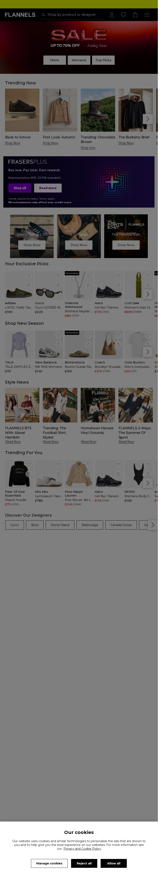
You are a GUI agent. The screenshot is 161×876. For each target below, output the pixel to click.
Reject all (84, 863)
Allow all (113, 863)
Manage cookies (49, 863)
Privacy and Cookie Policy (82, 849)
